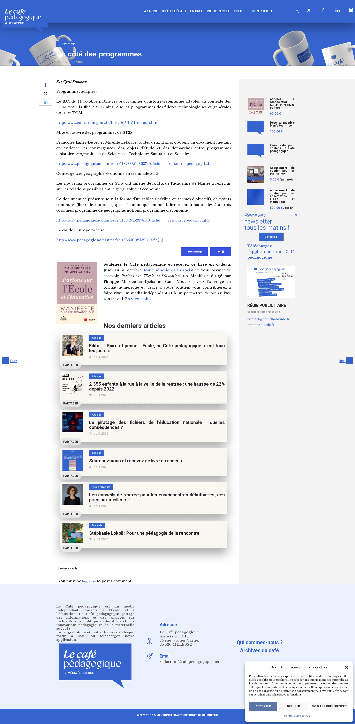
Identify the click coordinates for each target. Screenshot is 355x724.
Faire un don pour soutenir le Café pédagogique (282, 148)
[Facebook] (323, 10)
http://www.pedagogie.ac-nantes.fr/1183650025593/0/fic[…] (109, 240)
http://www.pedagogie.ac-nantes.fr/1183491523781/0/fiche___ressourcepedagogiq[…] (133, 220)
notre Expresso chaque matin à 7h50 (95, 634)
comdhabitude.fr (260, 325)
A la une (151, 11)
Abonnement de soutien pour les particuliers (282, 170)
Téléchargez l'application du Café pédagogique (271, 252)
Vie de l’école (218, 11)
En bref (196, 11)
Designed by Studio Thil (201, 715)
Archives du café (259, 650)
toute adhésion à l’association (172, 270)
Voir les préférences (329, 706)
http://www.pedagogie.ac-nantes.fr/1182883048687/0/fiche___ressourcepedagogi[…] (132, 164)
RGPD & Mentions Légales (164, 715)
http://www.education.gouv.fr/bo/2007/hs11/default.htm (107, 123)
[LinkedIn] (337, 10)
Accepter (263, 706)
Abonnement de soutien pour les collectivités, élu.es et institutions (282, 196)
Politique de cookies (297, 715)
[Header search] (297, 11)
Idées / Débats (174, 11)
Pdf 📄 (221, 251)
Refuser (293, 706)
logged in (89, 581)
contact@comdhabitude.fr (268, 319)
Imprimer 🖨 (195, 251)
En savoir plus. (138, 299)
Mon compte (262, 11)
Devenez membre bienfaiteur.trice (282, 124)
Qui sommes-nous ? (260, 642)
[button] (347, 667)
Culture (240, 11)
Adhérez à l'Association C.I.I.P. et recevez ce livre (282, 103)
